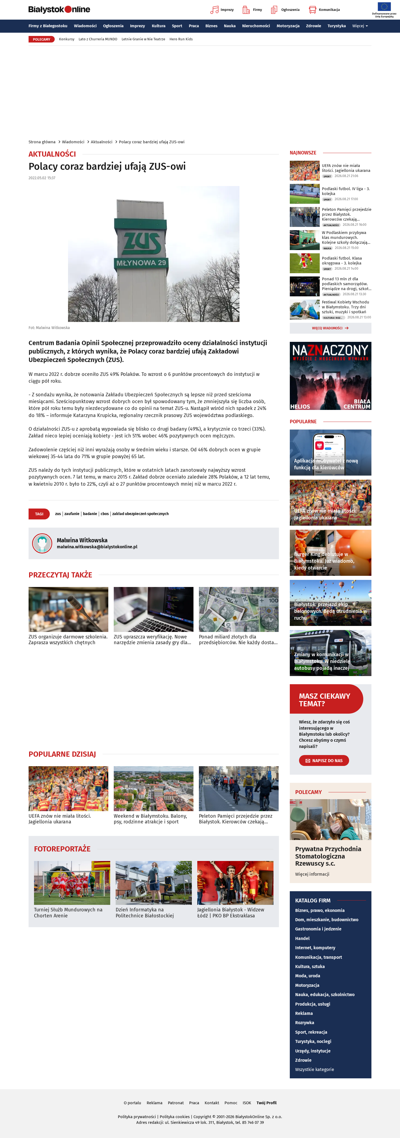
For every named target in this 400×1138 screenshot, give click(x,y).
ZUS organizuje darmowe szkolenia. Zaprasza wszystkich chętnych (68, 640)
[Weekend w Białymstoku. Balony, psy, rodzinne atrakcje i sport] (153, 788)
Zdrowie (313, 25)
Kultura (158, 25)
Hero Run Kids (181, 39)
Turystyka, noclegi (313, 1041)
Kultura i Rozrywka (334, 318)
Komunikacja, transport (318, 957)
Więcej (358, 25)
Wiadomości (85, 25)
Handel (302, 938)
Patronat (176, 1102)
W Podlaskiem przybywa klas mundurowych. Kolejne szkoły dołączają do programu (344, 237)
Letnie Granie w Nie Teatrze (143, 39)
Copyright (202, 1116)
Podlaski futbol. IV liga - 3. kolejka (346, 191)
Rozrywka (304, 1022)
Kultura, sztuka (310, 966)
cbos (105, 514)
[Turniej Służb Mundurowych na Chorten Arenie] (72, 883)
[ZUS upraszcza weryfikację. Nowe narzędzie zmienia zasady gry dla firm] (153, 609)
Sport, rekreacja (311, 1032)
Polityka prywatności (137, 1116)
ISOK (247, 1102)
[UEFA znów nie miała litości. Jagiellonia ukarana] (68, 788)
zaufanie (71, 514)
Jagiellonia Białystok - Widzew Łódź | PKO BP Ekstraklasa (230, 913)
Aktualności (101, 141)
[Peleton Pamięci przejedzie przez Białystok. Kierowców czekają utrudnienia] (239, 788)
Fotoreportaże (62, 848)
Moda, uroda (307, 975)
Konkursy (66, 39)
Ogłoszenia (290, 10)
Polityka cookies (175, 1116)
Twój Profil (266, 1102)
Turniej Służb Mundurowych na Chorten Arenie (68, 913)
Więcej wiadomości (327, 328)
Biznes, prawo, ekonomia (320, 910)
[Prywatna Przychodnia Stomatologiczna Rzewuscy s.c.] (330, 819)
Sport (177, 25)
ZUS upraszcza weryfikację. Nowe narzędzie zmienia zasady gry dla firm (150, 640)
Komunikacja (329, 10)
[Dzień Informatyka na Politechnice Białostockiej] (154, 883)
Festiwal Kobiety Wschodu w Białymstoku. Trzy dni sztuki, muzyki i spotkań (345, 307)
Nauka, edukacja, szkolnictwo (325, 994)
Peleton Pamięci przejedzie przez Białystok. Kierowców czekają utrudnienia (235, 819)
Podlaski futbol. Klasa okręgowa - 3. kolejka (342, 261)
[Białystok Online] (59, 10)
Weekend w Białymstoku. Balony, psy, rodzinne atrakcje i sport (150, 819)
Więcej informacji (312, 874)
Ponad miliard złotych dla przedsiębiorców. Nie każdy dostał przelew (237, 640)
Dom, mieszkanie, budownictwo (326, 919)
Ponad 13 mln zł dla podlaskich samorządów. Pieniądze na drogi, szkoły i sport (346, 283)
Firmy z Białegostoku (48, 25)
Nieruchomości (256, 25)
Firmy (257, 10)
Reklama (304, 1013)
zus (58, 514)
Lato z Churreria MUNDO (98, 39)
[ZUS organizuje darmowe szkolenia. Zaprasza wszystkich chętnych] (68, 609)
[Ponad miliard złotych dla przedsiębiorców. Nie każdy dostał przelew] (239, 609)
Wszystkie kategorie (314, 1069)
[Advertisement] (200, 92)
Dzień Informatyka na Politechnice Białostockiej (145, 913)
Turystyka (337, 25)
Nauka (230, 25)
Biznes (211, 25)
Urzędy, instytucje (313, 1051)
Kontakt (212, 1102)
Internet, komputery (315, 947)
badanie (90, 514)
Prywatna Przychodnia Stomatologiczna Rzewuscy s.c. (328, 856)
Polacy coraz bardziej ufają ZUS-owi (151, 141)
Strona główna (42, 141)
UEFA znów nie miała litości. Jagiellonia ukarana (60, 819)
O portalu (132, 1102)
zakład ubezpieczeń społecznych (140, 514)
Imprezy (227, 10)
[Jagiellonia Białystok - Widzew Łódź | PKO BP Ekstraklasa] (235, 883)
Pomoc (230, 1102)
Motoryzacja (288, 25)
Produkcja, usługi (312, 1004)
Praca (194, 25)
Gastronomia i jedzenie (318, 929)
